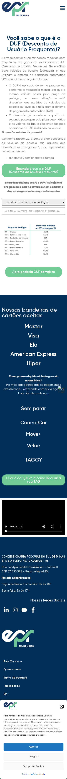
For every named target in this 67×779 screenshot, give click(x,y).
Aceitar (33, 747)
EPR (6, 694)
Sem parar (33, 408)
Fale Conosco (13, 661)
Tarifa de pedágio (15, 677)
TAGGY (33, 460)
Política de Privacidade (33, 774)
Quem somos (12, 669)
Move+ (33, 434)
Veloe (33, 446)
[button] (61, 706)
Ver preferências (33, 766)
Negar (34, 756)
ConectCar (33, 423)
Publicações (12, 686)
